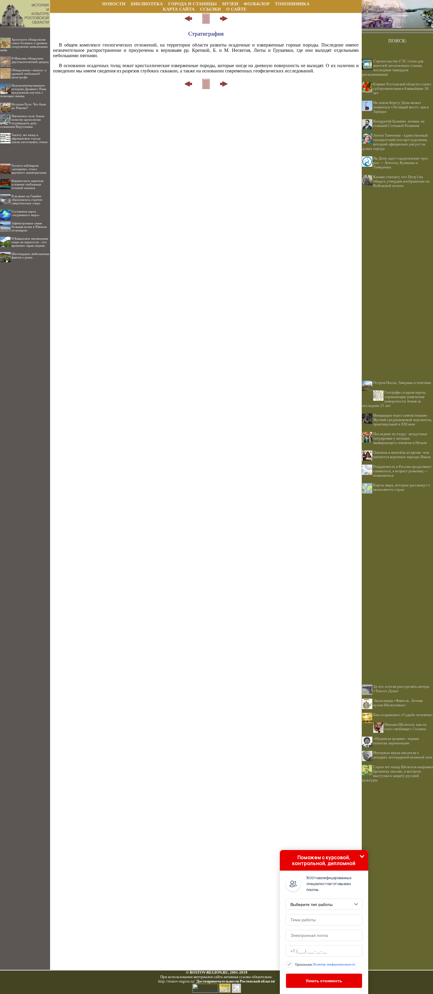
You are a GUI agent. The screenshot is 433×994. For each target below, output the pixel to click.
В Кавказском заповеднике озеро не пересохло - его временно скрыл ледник (29, 242)
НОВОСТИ (113, 3)
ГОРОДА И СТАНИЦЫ (192, 3)
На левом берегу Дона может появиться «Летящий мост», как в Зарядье (401, 107)
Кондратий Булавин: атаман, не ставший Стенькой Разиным (399, 123)
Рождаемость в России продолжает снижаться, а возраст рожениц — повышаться (402, 471)
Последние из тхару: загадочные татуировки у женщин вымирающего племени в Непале (400, 438)
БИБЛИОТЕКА (147, 3)
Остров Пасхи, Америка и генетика (402, 383)
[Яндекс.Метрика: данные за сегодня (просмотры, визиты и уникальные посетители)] (205, 988)
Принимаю (325, 964)
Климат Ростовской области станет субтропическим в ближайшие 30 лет (402, 88)
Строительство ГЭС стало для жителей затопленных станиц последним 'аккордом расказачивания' (392, 68)
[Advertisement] (25, 352)
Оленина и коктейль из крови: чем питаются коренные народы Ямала (402, 454)
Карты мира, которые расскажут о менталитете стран (401, 487)
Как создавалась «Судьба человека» (403, 715)
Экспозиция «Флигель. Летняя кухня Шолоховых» (398, 703)
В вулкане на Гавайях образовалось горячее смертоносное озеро (26, 199)
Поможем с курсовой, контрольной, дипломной (323, 860)
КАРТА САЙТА (179, 9)
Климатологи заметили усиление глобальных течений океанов (27, 184)
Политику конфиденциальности (334, 964)
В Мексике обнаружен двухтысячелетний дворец (30, 60)
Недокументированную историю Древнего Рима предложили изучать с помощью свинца (23, 91)
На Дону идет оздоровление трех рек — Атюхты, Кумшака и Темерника (400, 162)
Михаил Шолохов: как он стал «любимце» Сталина (405, 727)
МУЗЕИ (230, 3)
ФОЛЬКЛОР (257, 3)
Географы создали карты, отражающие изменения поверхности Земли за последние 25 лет (394, 399)
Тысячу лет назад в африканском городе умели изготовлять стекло (29, 138)
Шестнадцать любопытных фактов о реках (30, 255)
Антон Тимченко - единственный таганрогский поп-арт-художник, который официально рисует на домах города (395, 142)
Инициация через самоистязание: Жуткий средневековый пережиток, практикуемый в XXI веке (402, 419)
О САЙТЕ (236, 9)
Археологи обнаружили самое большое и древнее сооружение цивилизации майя (24, 45)
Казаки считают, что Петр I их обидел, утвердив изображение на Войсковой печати (401, 181)
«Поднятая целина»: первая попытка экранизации (396, 741)
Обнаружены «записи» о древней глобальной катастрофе (29, 73)
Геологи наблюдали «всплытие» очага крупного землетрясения (28, 169)
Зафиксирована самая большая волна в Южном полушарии (29, 226)
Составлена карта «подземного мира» (25, 213)
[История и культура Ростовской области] (25, 11)
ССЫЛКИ (210, 9)
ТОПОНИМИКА (292, 3)
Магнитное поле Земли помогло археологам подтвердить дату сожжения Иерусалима (22, 121)
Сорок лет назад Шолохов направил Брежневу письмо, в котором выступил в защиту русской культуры (397, 773)
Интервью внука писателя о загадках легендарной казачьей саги (402, 755)
